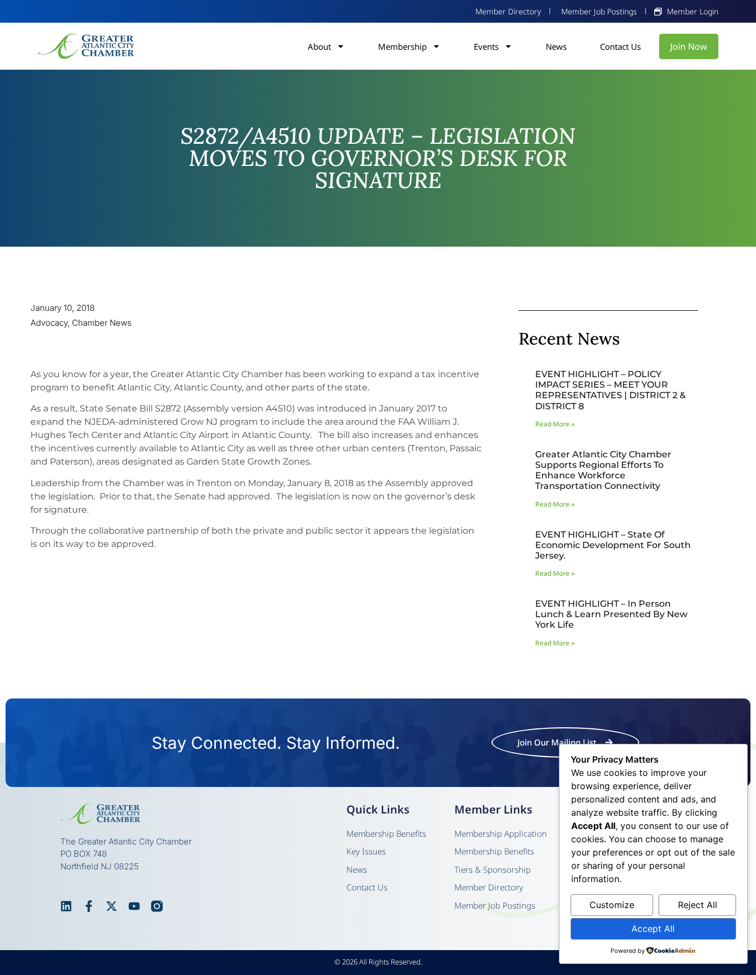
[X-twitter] (111, 906)
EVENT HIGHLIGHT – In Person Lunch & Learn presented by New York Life (611, 614)
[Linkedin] (66, 906)
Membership (402, 46)
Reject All (697, 904)
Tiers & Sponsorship (492, 869)
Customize (611, 904)
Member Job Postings (494, 905)
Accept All (653, 928)
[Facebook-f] (89, 906)
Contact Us (620, 46)
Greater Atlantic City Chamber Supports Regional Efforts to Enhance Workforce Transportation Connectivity (603, 470)
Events (486, 46)
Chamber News (102, 322)
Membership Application (500, 833)
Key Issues (366, 851)
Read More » (554, 424)
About (319, 46)
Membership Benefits (386, 833)
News (556, 46)
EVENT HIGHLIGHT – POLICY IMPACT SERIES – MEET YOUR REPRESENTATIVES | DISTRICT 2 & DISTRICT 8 (610, 390)
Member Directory (488, 887)
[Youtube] (134, 906)
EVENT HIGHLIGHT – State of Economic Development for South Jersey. (613, 545)
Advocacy (49, 322)
